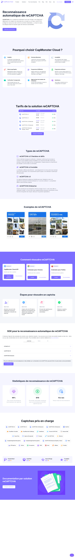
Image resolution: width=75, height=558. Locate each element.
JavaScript (29, 340)
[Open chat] (72, 555)
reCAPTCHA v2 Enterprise (27, 121)
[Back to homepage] (7, 2)
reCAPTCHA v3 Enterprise (27, 125)
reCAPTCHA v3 (25, 117)
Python (39, 340)
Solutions (24, 1)
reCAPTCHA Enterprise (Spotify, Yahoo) (27, 128)
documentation (55, 338)
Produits (17, 1)
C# (47, 340)
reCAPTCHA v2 (25, 114)
